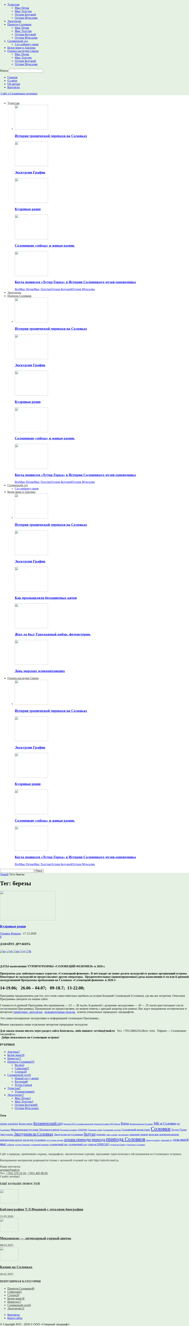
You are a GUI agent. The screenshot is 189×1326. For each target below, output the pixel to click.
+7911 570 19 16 (16, 1173)
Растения (21, 1081)
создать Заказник (22, 1145)
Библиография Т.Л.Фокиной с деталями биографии (41, 1209)
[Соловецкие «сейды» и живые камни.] (31, 238)
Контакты (13, 87)
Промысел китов (49, 1129)
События (22, 1068)
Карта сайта (14, 1318)
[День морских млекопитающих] (31, 663)
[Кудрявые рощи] (31, 201)
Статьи (21, 1071)
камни (144, 1134)
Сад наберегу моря (26, 44)
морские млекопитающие (164, 1134)
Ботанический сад (48, 1123)
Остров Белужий (25, 14)
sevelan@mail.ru (10, 1169)
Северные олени (95, 1130)
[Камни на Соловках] (9, 1259)
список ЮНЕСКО (98, 1144)
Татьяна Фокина (10, 933)
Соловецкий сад (17, 41)
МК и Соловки (165, 1123)
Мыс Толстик (23, 11)
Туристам (13, 4)
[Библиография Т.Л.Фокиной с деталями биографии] (9, 1202)
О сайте (12, 80)
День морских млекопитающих (40, 671)
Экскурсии (14, 21)
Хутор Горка (23, 1084)
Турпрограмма (25, 1091)
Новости (14, 1058)
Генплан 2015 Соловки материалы (78, 1124)
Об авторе (13, 83)
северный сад (166, 1140)
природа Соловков (125, 1139)
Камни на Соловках (16, 1267)
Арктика (13, 1051)
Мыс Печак (22, 7)
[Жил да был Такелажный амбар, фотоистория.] (31, 627)
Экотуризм (6, 1134)
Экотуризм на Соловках (33, 1134)
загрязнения (123, 1135)
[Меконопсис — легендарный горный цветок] (9, 1231)
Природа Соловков (19, 24)
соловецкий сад (78, 1144)
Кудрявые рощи (28, 209)
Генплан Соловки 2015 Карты (107, 1124)
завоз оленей (111, 1135)
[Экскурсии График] (31, 165)
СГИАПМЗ (82, 1130)
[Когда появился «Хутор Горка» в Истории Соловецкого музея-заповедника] (31, 275)
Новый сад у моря (27, 1078)
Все (17, 289)
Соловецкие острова (112, 1130)
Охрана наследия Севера (23, 51)
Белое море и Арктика (21, 47)
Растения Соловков (68, 1130)
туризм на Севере (118, 1145)
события (10, 1145)
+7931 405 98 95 (37, 1173)
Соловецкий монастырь (136, 1129)
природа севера (153, 1140)
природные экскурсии (27, 1012)
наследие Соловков (34, 1139)
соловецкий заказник (40, 1145)
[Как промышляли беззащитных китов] (31, 590)
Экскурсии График (30, 172)
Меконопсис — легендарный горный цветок (35, 1238)
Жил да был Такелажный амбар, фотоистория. (53, 634)
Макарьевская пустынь (25, 1129)
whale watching (9, 1123)
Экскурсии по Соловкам (68, 1134)
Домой (4, 874)
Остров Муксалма (26, 17)
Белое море (15, 1055)
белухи (89, 1134)
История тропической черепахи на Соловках (51, 136)
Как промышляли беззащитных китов (46, 598)
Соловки (161, 1129)
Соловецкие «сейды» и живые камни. (45, 245)
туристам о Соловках (135, 1145)
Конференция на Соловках (141, 1124)
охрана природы (77, 1139)
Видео (19, 1065)
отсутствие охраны (54, 1140)
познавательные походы (59, 1012)
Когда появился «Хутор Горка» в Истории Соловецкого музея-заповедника (75, 282)
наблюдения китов (11, 1139)
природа (98, 1139)
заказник (134, 1134)
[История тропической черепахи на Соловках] (31, 128)
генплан (101, 1134)
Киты (125, 1123)
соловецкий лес (58, 1144)
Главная (12, 77)
